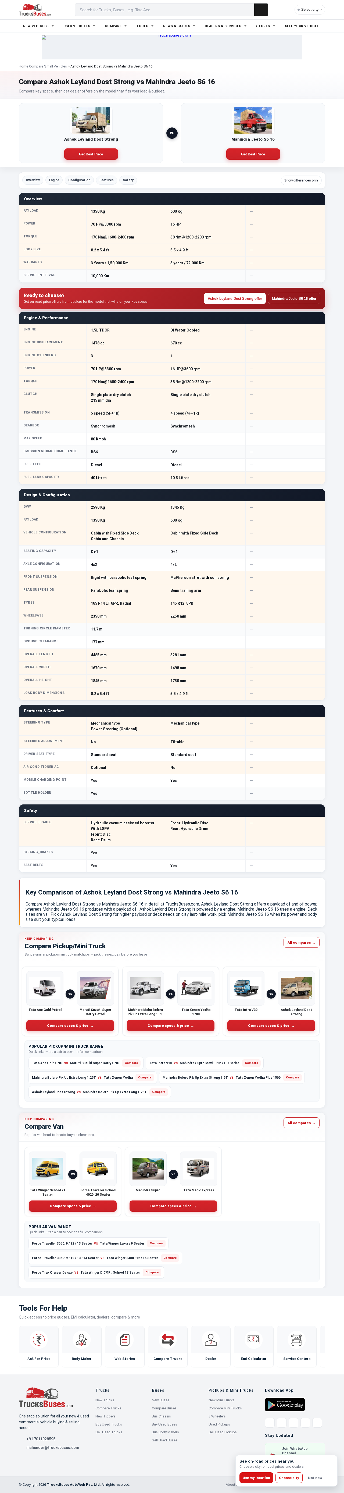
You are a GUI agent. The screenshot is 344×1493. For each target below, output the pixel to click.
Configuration (79, 180)
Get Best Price (91, 154)
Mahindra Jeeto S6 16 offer (294, 299)
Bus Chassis (161, 1416)
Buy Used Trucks (108, 1424)
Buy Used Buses (164, 1424)
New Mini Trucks (222, 1400)
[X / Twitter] (270, 1423)
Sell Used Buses (164, 1440)
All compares (302, 942)
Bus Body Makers (165, 1432)
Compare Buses (164, 1408)
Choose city (289, 1478)
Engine (54, 180)
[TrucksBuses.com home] (35, 10)
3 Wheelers (217, 1416)
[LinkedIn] (317, 1423)
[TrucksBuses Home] (46, 1397)
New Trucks (104, 1400)
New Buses (160, 1400)
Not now (315, 1478)
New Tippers (105, 1416)
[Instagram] (305, 1423)
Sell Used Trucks (108, 1432)
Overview (33, 180)
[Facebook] (281, 1423)
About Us (233, 1485)
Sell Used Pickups (223, 1432)
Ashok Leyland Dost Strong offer (235, 299)
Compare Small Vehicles (48, 66)
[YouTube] (293, 1423)
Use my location (256, 1478)
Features (106, 180)
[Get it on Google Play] (285, 1404)
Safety (128, 180)
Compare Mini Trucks (225, 1408)
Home (23, 66)
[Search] (261, 9)
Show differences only (301, 180)
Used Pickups (219, 1424)
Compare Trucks (108, 1408)
